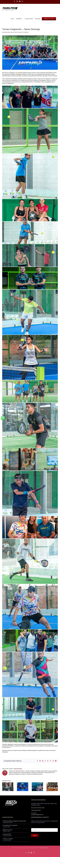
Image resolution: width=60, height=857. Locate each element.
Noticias (20, 32)
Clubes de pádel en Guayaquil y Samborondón (14, 821)
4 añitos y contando (8, 838)
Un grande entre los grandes (10, 825)
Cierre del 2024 (7, 834)
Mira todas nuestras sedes (37, 807)
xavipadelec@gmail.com (37, 814)
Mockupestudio (44, 847)
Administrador (7, 32)
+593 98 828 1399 (36, 810)
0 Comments (25, 32)
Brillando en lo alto (7, 829)
